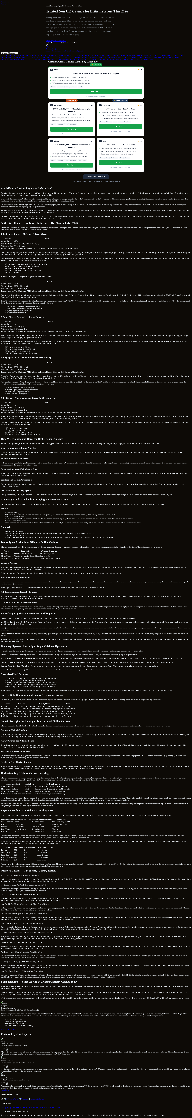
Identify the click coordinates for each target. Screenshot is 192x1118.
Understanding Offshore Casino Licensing (16, 59)
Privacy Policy (6, 1108)
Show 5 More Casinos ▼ (96, 177)
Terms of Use (16, 1108)
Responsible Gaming (53, 1108)
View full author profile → (10, 1029)
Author (3, 4)
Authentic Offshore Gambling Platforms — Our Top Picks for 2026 (58, 55)
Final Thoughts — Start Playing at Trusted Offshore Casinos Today (128, 59)
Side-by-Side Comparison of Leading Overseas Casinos (116, 57)
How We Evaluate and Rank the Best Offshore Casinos (103, 55)
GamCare (23, 1099)
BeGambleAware (11, 1099)
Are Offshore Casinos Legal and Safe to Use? (17, 55)
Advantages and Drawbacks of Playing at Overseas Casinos (144, 55)
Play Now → (96, 91)
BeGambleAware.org (114, 181)
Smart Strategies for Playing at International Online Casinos (158, 57)
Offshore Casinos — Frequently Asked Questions (85, 59)
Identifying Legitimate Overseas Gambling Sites (36, 57)
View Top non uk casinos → (56, 41)
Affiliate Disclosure (28, 1108)
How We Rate (40, 1108)
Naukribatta (5, 2)
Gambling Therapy (36, 1099)
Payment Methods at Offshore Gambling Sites (50, 59)
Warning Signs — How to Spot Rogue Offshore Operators (75, 57)
